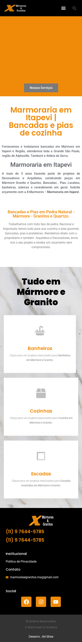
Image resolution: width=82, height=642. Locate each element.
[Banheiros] (39, 330)
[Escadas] (41, 456)
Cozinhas (41, 411)
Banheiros (40, 348)
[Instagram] (41, 602)
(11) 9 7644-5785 (25, 531)
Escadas (41, 473)
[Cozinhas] (41, 393)
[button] (63, 8)
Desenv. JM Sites (41, 636)
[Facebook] (26, 602)
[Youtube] (56, 602)
